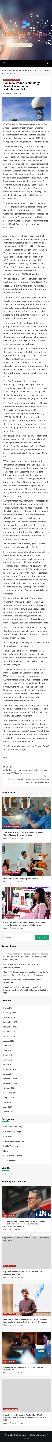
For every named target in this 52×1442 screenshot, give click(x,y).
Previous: (25, 770)
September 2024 (10, 1093)
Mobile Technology (11, 1146)
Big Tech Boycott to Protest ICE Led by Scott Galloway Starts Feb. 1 (22, 965)
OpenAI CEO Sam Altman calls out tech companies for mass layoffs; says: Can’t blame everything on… (26, 973)
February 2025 (9, 1069)
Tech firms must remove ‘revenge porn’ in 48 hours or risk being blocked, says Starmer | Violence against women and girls (25, 957)
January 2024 (9, 1112)
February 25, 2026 (17, 1373)
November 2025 (10, 1027)
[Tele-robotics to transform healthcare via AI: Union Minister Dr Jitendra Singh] (26, 813)
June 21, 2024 (17, 94)
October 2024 (9, 1088)
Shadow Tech (7, 1174)
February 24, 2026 (17, 1423)
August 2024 (8, 1097)
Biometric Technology (12, 1127)
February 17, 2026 (17, 928)
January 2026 (9, 1017)
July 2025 (7, 1046)
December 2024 (10, 1079)
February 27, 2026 (17, 1325)
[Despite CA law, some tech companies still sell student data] (26, 1348)
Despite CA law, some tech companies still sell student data (22, 980)
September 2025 (10, 1036)
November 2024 (10, 1083)
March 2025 (8, 1064)
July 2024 (7, 1102)
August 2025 (8, 1041)
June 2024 (7, 1107)
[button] (4, 63)
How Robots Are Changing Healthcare (20, 879)
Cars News (7, 1136)
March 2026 (8, 1008)
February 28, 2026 (17, 1277)
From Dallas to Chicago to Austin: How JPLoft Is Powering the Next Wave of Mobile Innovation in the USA (25, 990)
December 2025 (10, 1022)
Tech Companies (10, 1160)
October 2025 (9, 1031)
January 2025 (9, 1074)
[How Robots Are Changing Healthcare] (26, 859)
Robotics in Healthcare (11, 80)
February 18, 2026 (17, 882)
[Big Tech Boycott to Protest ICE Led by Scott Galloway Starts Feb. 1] (26, 1252)
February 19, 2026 (17, 838)
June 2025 (7, 1050)
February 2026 (9, 1013)
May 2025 (7, 1055)
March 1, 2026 (16, 1229)
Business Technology (12, 1131)
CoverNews (37, 1435)
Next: (28, 779)
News (5, 1151)
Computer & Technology (13, 1141)
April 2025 (7, 1060)
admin (7, 94)
